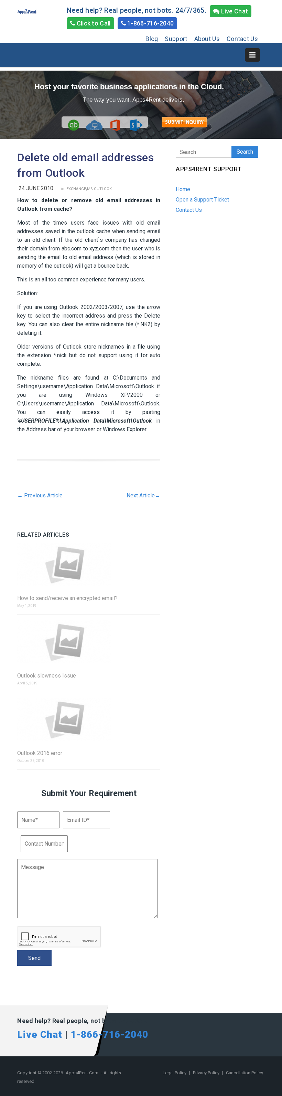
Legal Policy (175, 1072)
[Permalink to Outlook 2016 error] (88, 720)
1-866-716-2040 (150, 23)
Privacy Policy (206, 1072)
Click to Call (92, 23)
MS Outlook (99, 189)
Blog (151, 38)
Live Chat (233, 11)
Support (176, 38)
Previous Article (40, 495)
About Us (207, 38)
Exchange (76, 189)
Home (183, 189)
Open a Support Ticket (202, 199)
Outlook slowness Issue (46, 676)
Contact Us (242, 38)
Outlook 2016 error (39, 753)
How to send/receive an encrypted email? (67, 598)
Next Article (143, 495)
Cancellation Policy (244, 1072)
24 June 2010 (36, 188)
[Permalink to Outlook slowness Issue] (88, 642)
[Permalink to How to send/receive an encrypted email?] (88, 565)
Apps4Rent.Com (82, 1072)
